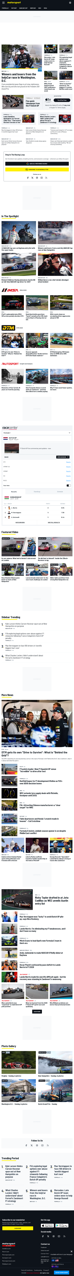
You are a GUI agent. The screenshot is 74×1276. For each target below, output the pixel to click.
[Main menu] (3, 2)
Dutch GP (13, 438)
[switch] (68, 485)
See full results (54, 522)
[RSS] (46, 177)
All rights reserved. (46, 1273)
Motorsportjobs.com (8, 1255)
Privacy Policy (47, 1270)
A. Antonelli (15, 517)
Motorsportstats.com (8, 1261)
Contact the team (46, 1253)
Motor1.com (5, 1251)
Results (68, 462)
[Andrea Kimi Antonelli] (9, 517)
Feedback (44, 1247)
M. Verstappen (16, 512)
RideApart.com (6, 1264)
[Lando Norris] (9, 507)
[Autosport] (10, 364)
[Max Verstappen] (9, 512)
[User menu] (70, 3)
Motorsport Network (33, 1273)
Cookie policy (38, 1270)
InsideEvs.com (6, 1248)
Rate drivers (20, 522)
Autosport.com (6, 1258)
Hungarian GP (15, 497)
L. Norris (14, 508)
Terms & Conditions (27, 1270)
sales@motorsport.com (48, 1256)
